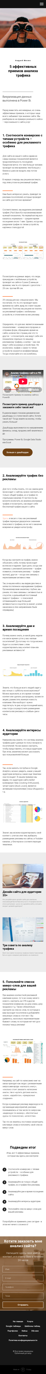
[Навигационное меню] (41, 4)
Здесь (6, 1028)
